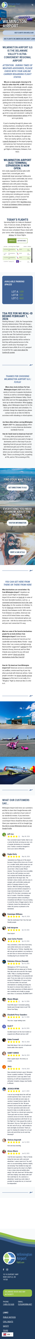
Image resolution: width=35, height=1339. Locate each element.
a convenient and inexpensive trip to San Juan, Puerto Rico (17, 602)
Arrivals (12, 241)
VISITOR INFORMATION (17, 523)
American (10, 608)
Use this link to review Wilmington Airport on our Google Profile (17, 825)
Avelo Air (22, 597)
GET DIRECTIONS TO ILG (17, 487)
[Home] (11, 5)
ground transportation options (17, 116)
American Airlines (21, 425)
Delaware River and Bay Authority (15, 1293)
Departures (22, 241)
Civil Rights (8, 1322)
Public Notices (9, 1317)
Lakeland (23, 647)
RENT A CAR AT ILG (17, 552)
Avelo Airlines (19, 233)
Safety (6, 1326)
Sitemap (6, 1335)
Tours (5, 1330)
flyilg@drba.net (25, 1304)
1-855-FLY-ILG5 (8, 1304)
